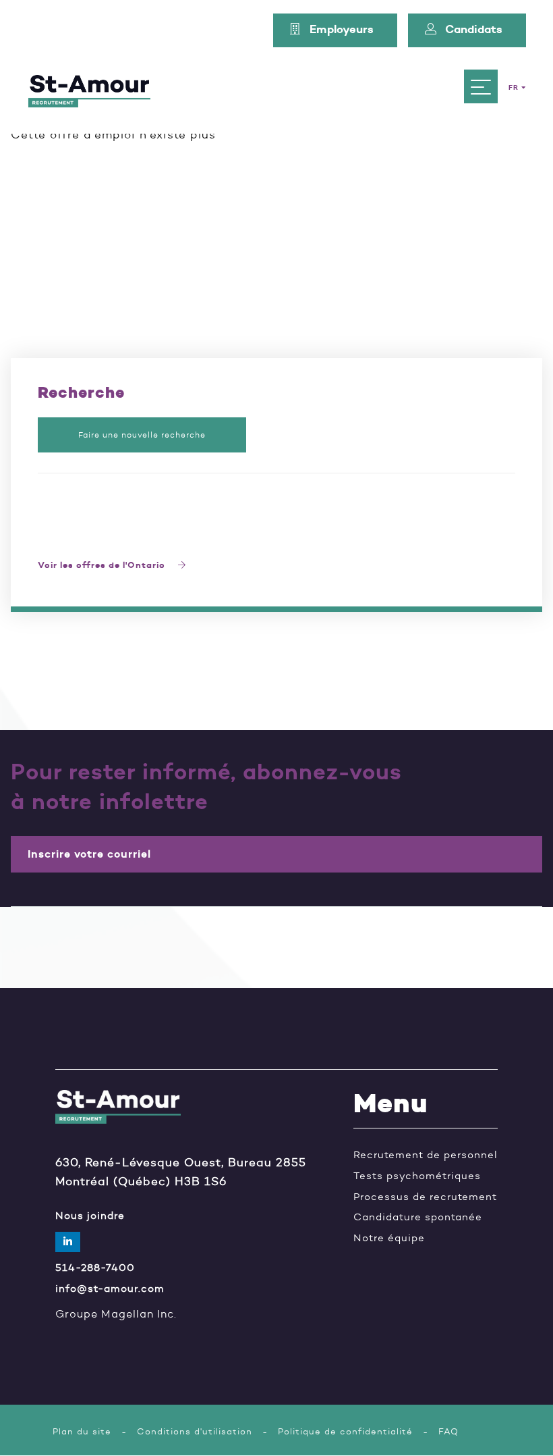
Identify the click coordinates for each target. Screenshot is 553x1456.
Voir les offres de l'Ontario (103, 565)
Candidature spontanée (417, 1217)
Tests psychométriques (417, 1176)
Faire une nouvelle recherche (142, 435)
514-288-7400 (95, 1268)
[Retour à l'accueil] (89, 86)
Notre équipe (389, 1238)
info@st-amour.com (110, 1289)
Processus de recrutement (425, 1197)
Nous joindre (90, 1216)
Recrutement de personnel (425, 1155)
